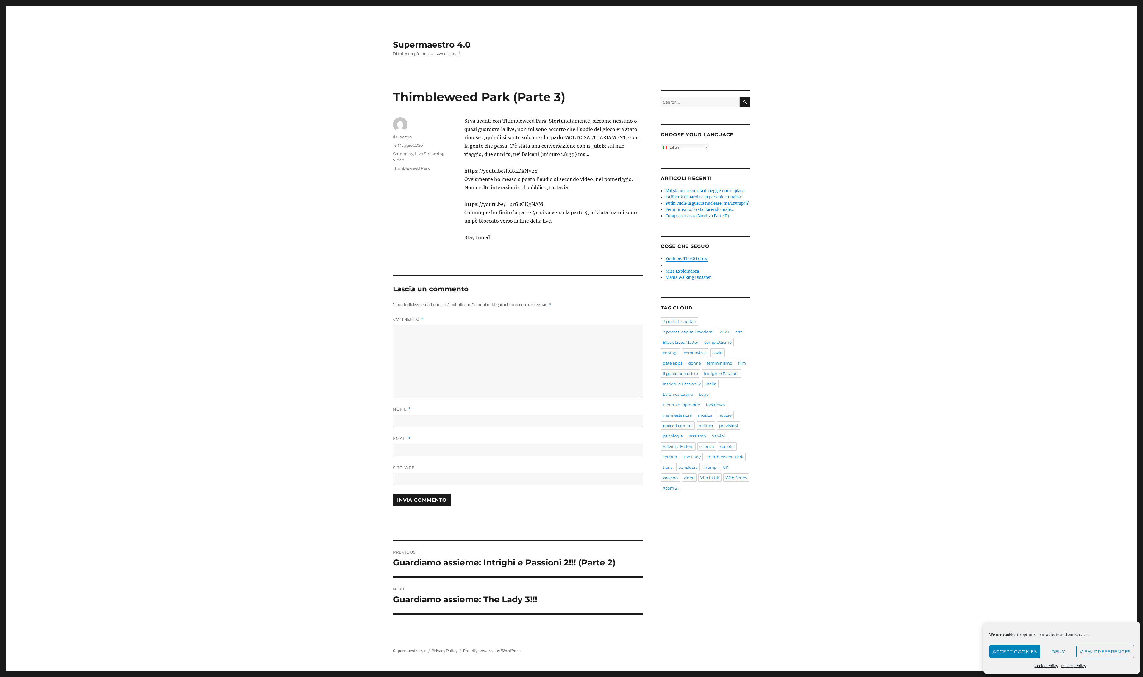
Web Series (736, 477)
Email (402, 438)
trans (667, 467)
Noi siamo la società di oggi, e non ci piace (705, 190)
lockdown (715, 404)
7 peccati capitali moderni (688, 331)
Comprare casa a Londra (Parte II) (697, 215)
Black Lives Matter (680, 342)
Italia (711, 384)
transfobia (688, 467)
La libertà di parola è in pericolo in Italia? (703, 197)
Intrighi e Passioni (721, 373)
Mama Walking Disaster (688, 277)
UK (725, 467)
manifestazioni (677, 415)
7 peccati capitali (679, 321)
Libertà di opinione (681, 404)
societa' (727, 446)
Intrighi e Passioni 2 (682, 384)
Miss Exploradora (682, 271)
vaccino (670, 477)
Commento (408, 319)
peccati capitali (678, 425)
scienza (706, 446)
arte (739, 331)
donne (694, 363)
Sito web (404, 467)
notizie (725, 415)
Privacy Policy (1073, 666)
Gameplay (403, 153)
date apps (672, 363)
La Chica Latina (678, 394)
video (689, 477)
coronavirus (695, 352)
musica (705, 415)
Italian (673, 147)
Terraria (670, 456)
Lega (704, 394)
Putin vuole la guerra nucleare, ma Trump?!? (707, 203)
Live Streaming (430, 153)
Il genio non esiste (680, 373)
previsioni (728, 425)
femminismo (719, 363)
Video (398, 159)
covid (717, 352)
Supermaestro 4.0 (432, 45)
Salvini (718, 436)
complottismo (718, 342)
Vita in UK (709, 477)
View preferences (1105, 651)
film (742, 363)
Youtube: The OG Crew (687, 258)
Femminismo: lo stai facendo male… (700, 209)
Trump (710, 467)
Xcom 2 (670, 488)
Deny (1058, 651)
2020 (724, 331)
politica (706, 425)
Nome (402, 409)
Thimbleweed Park (411, 168)
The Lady (692, 456)
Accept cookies (1015, 651)
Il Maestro (402, 137)
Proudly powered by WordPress (492, 650)
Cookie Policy (1046, 666)
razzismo (697, 436)
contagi (670, 352)
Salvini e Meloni (678, 446)
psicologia (673, 436)
